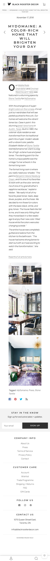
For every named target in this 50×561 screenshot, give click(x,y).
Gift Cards (25, 491)
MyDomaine (30, 98)
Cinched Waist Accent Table (27, 90)
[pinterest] (30, 505)
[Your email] (12, 426)
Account (25, 472)
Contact (25, 458)
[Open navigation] (6, 4)
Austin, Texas (15, 129)
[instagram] (25, 505)
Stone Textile (15, 98)
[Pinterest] (15, 399)
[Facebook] (10, 399)
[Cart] (44, 4)
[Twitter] (21, 399)
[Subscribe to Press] (26, 399)
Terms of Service (25, 451)
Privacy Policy (25, 454)
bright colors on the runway (21, 109)
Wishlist (25, 476)
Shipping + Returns (25, 484)
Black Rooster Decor (27, 538)
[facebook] (19, 505)
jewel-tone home (25, 125)
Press (4, 10)
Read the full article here (20, 256)
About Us (25, 443)
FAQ (25, 487)
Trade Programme (25, 480)
